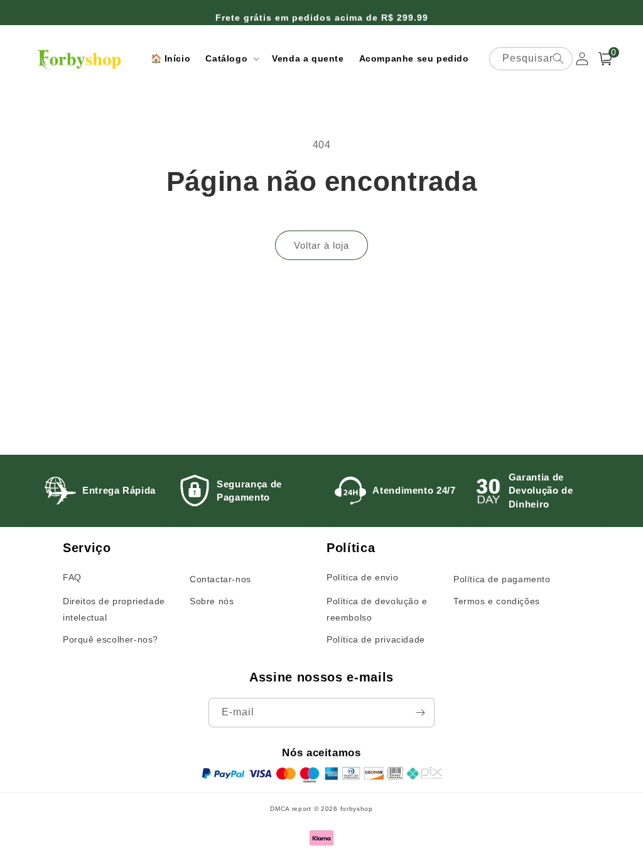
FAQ (72, 577)
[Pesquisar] (558, 58)
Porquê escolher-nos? (110, 639)
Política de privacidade (376, 639)
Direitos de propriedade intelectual (114, 609)
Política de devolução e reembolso (377, 609)
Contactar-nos (220, 579)
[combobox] (531, 59)
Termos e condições (496, 601)
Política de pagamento (502, 579)
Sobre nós (212, 601)
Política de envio (362, 577)
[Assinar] (420, 712)
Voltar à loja (321, 245)
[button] (231, 58)
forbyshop (356, 808)
